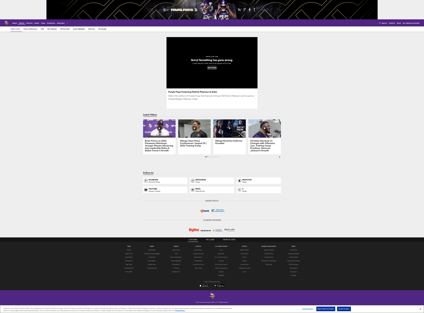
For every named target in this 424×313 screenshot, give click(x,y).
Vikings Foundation (293, 253)
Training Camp (268, 257)
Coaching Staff (128, 268)
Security (221, 271)
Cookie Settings (307, 309)
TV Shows (176, 268)
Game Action (198, 257)
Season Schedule (269, 250)
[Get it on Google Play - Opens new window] (219, 286)
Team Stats (129, 264)
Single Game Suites (244, 268)
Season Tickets (244, 250)
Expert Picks (152, 264)
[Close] (420, 308)
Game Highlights (176, 261)
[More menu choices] (67, 23)
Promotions (293, 271)
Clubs (244, 271)
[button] (212, 68)
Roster (129, 250)
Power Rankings (152, 268)
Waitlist (244, 261)
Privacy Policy (180, 310)
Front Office (128, 271)
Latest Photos (198, 250)
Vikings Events (268, 253)
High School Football (293, 261)
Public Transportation (221, 268)
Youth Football (293, 257)
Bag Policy (221, 253)
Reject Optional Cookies (326, 309)
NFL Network (176, 264)
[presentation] (280, 157)
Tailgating (221, 275)
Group (244, 257)
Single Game (244, 253)
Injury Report (129, 257)
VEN (176, 253)
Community (293, 250)
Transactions (129, 261)
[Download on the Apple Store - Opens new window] (204, 286)
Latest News (151, 250)
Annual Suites (244, 264)
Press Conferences (176, 257)
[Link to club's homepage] (6, 23)
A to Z (221, 250)
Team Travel (198, 268)
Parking (221, 261)
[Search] (380, 22)
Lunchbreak (152, 257)
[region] (212, 309)
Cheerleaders (198, 261)
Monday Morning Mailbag (151, 253)
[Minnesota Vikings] (212, 296)
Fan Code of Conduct (221, 257)
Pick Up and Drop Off (221, 264)
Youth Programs (293, 264)
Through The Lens (198, 253)
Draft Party (269, 264)
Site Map (293, 275)
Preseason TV (176, 271)
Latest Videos (176, 250)
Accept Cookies (344, 309)
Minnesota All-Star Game (268, 261)
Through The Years (198, 264)
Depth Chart (128, 253)
